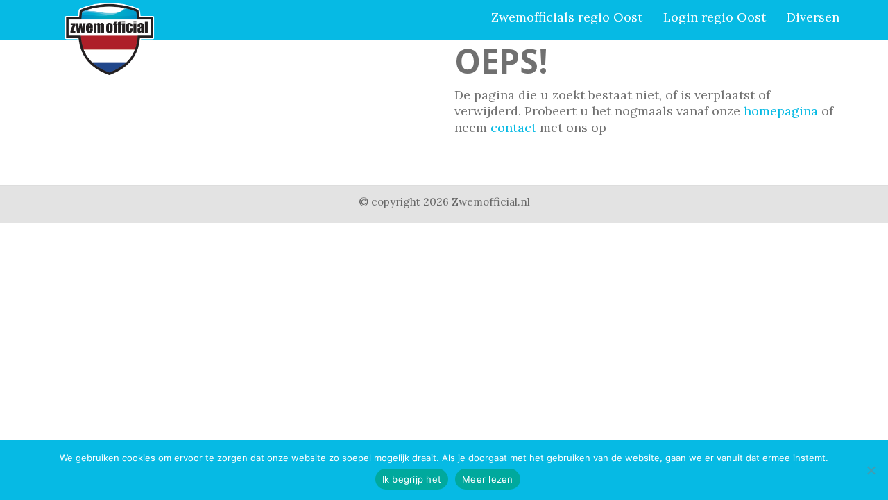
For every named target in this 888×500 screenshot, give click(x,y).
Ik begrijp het (412, 479)
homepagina (781, 111)
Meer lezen (487, 479)
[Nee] (871, 470)
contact (513, 127)
